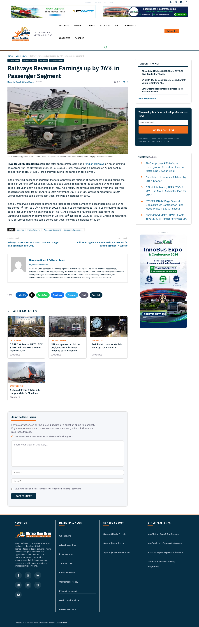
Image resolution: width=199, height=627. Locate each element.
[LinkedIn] (171, 2)
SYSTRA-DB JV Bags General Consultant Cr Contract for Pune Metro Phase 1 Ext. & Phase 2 (164, 205)
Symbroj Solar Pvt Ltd (114, 543)
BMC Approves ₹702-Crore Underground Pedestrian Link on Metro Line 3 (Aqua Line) (165, 167)
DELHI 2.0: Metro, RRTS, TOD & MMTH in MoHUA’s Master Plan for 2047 (166, 191)
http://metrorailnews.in (38, 264)
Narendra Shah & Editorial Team (20, 82)
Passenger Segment (52, 230)
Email (83, 295)
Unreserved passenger (73, 230)
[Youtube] (181, 2)
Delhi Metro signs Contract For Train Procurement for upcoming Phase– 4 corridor (102, 244)
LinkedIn (22, 295)
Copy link (96, 295)
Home (10, 56)
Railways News (57, 60)
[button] (106, 47)
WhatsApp (42, 295)
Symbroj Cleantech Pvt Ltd (116, 552)
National (43, 60)
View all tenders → (147, 98)
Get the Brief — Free (163, 129)
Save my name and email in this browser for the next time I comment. (48, 488)
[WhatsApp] (37, 585)
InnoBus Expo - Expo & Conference (165, 543)
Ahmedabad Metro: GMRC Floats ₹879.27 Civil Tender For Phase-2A (166, 216)
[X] (28, 585)
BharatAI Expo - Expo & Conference (165, 552)
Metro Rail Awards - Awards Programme (161, 564)
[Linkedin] (37, 575)
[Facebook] (186, 2)
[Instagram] (28, 575)
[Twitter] (176, 2)
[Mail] (18, 585)
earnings (20, 230)
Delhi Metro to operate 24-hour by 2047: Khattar (166, 179)
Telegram (72, 295)
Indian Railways (29, 60)
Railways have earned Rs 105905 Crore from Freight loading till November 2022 (33, 244)
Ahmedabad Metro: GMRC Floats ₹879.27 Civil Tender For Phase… (162, 72)
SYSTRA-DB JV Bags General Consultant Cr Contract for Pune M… (164, 81)
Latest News (21, 56)
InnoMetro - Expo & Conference (163, 534)
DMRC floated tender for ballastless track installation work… (162, 90)
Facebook (57, 295)
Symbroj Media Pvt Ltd (114, 534)
